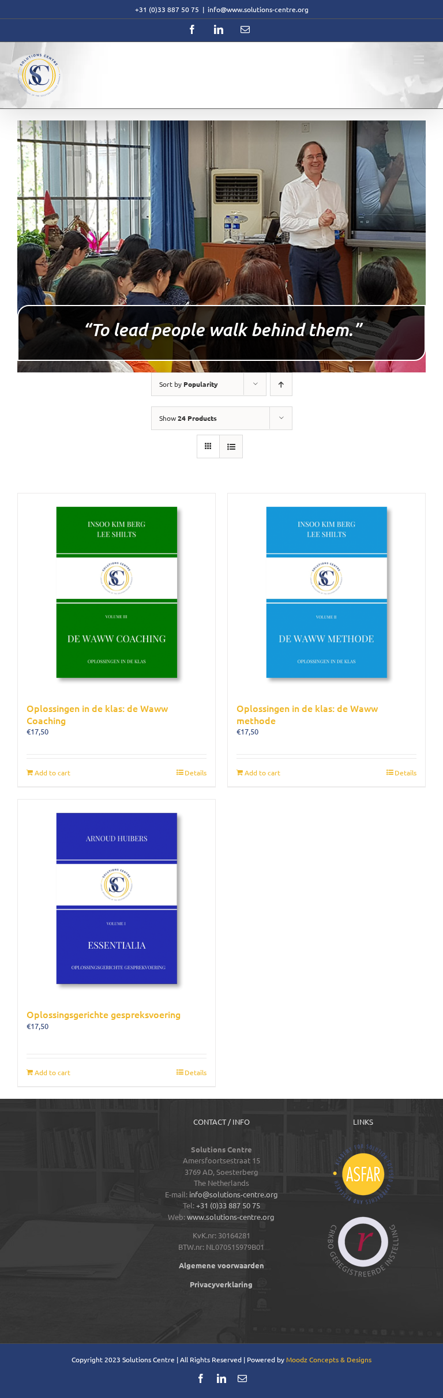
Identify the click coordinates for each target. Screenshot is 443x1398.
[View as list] (231, 446)
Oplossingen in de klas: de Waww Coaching (97, 714)
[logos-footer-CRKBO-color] (363, 1220)
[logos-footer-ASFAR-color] (363, 1147)
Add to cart (52, 772)
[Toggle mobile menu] (420, 60)
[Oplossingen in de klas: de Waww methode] (326, 592)
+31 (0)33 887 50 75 (228, 1205)
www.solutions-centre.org (231, 1217)
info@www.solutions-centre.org (258, 9)
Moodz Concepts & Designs (328, 1359)
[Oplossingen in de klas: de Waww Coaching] (116, 592)
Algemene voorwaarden (221, 1265)
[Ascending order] (281, 384)
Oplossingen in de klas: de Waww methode (307, 714)
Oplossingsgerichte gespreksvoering (104, 1014)
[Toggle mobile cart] (396, 60)
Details (196, 772)
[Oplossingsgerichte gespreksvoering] (116, 898)
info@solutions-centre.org (233, 1194)
